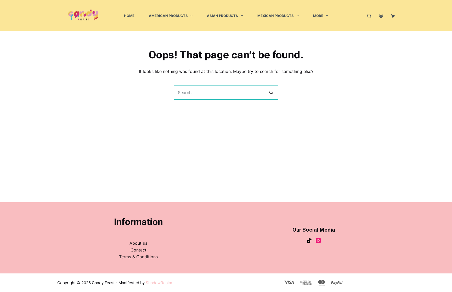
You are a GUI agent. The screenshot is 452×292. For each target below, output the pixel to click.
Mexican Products (275, 16)
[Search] (369, 16)
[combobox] (219, 92)
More (318, 16)
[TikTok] (309, 240)
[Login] (381, 16)
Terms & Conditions (138, 256)
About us (138, 243)
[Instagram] (318, 240)
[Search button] (271, 92)
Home (129, 16)
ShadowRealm (159, 282)
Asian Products (222, 16)
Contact (138, 250)
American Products (168, 16)
